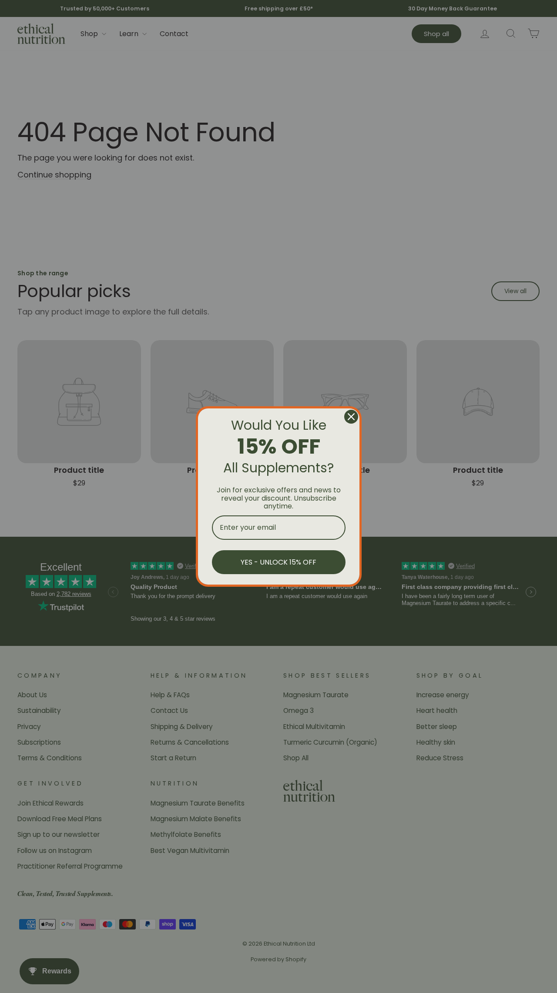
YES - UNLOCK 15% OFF (278, 562)
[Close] (351, 416)
